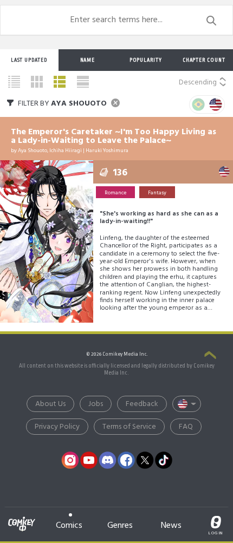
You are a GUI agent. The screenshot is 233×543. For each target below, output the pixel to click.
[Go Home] (21, 518)
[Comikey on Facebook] (126, 460)
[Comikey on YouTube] (89, 460)
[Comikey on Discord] (107, 460)
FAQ (186, 427)
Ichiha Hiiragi (65, 150)
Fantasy (157, 192)
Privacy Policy (57, 427)
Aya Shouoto (32, 150)
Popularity (146, 60)
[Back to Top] (210, 356)
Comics (69, 525)
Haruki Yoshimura (107, 150)
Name (87, 60)
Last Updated (29, 60)
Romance (115, 192)
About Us (50, 404)
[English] (216, 104)
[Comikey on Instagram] (70, 460)
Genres (120, 525)
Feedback (142, 404)
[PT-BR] (198, 104)
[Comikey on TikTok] (163, 460)
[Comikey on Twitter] (145, 460)
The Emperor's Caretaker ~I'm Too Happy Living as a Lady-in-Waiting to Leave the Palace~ (113, 136)
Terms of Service (129, 427)
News (171, 525)
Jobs (95, 404)
